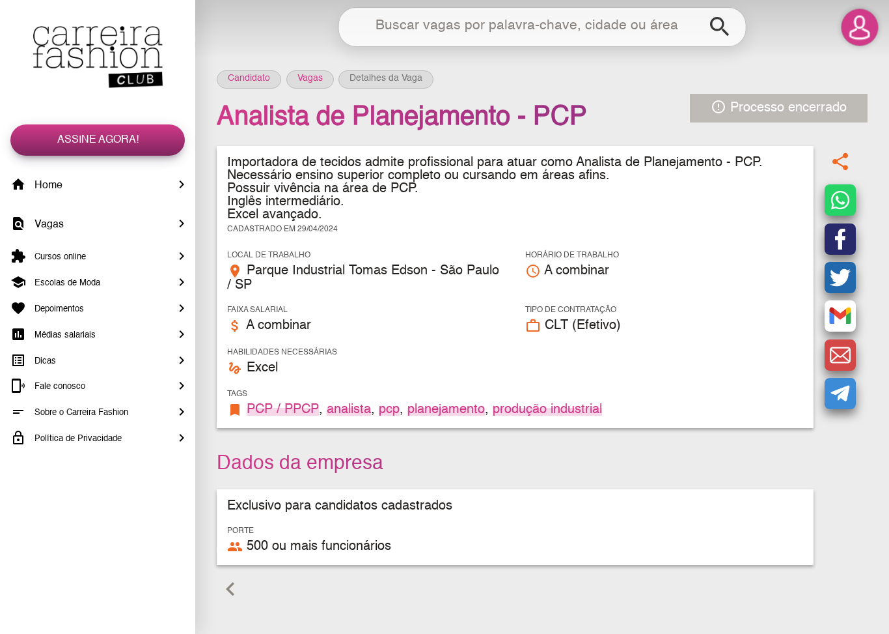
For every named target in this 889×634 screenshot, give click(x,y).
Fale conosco (58, 386)
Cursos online (59, 257)
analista (349, 409)
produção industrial (547, 409)
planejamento (446, 409)
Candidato (249, 78)
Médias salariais (64, 335)
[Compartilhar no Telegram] (840, 393)
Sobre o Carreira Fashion (80, 413)
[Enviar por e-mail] (840, 355)
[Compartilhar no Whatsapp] (840, 200)
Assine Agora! (98, 140)
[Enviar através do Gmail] (840, 316)
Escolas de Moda (66, 283)
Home (47, 185)
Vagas (48, 225)
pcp (389, 409)
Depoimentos (58, 309)
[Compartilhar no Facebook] (840, 239)
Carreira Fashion (98, 57)
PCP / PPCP (283, 409)
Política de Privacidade (77, 439)
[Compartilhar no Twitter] (840, 277)
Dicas (44, 360)
